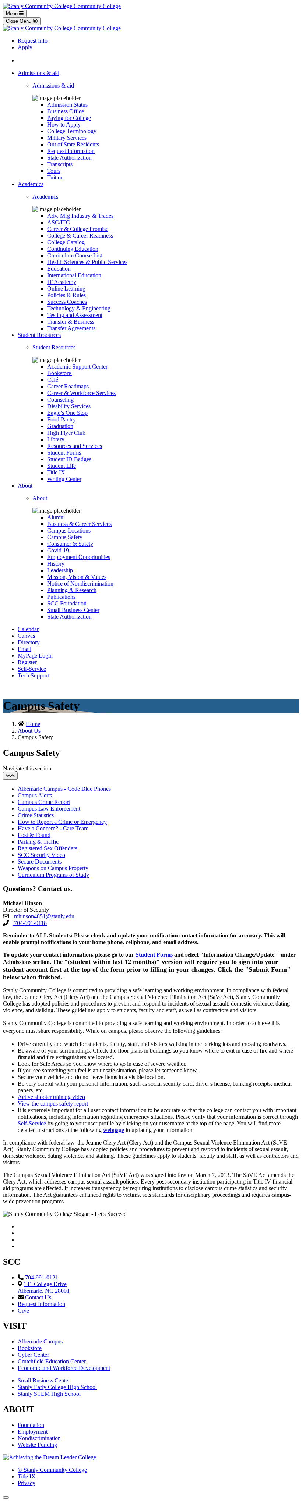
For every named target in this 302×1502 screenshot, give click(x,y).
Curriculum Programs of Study (53, 875)
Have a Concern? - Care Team (53, 828)
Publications (61, 597)
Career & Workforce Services (81, 393)
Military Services (67, 138)
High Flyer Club (67, 433)
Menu (12, 13)
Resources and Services (74, 446)
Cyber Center (33, 1355)
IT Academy (61, 282)
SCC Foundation (67, 603)
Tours (53, 171)
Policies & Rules (66, 295)
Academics (30, 184)
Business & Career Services (79, 524)
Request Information (71, 151)
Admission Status (67, 105)
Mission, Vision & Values (76, 577)
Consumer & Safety (70, 544)
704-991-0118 (30, 923)
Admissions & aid (38, 73)
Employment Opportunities (78, 557)
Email (24, 649)
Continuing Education (72, 249)
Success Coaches (67, 302)
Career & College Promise (77, 229)
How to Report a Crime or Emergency (62, 822)
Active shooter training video (51, 1097)
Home (33, 724)
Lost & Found (34, 835)
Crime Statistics (36, 815)
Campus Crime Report (44, 802)
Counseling (60, 399)
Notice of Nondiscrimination (80, 583)
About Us (29, 730)
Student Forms (64, 452)
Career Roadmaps (68, 386)
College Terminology (71, 131)
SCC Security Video (41, 855)
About (25, 486)
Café (52, 380)
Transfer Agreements (71, 328)
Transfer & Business (70, 321)
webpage (113, 1130)
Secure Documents (40, 861)
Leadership (60, 570)
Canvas (26, 636)
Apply (25, 47)
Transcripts (60, 164)
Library (56, 439)
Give (23, 1310)
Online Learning (66, 288)
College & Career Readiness (80, 235)
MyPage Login (35, 655)
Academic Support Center (77, 366)
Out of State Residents (73, 144)
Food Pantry (61, 419)
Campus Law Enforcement (49, 808)
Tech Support (33, 675)
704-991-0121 (41, 1277)
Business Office (66, 111)
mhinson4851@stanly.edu (43, 916)
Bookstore (59, 373)
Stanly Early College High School (57, 1387)
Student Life (61, 466)
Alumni (56, 517)
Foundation (31, 1425)
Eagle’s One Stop (67, 413)
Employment (33, 1431)
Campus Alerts (35, 795)
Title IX (56, 472)
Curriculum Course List (74, 255)
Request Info (33, 41)
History (55, 563)
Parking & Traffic (38, 842)
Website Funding (37, 1445)
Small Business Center (73, 610)
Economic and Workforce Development (64, 1368)
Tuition (55, 177)
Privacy (26, 1483)
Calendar (28, 629)
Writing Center (64, 479)
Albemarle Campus (40, 1341)
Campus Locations (69, 530)
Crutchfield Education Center (52, 1361)
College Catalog (66, 242)
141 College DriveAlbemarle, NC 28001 (44, 1287)
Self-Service (32, 669)
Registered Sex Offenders (47, 848)
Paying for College (69, 118)
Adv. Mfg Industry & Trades (80, 216)
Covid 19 (58, 550)
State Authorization (69, 157)
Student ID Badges (69, 459)
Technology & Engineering (78, 308)
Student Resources (39, 335)
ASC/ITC (58, 222)
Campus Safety (64, 537)
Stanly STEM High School (49, 1394)
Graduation (60, 426)
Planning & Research (71, 590)
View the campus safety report (53, 1103)
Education (59, 269)
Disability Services (69, 406)
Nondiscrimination (39, 1438)
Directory (29, 642)
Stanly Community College (52, 1470)
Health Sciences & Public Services (87, 262)
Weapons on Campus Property (53, 868)
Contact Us (38, 1297)
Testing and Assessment (74, 315)
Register (27, 662)
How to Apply (64, 124)
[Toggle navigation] (10, 776)
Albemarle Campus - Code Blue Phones (64, 789)
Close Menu (19, 21)
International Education (74, 275)
